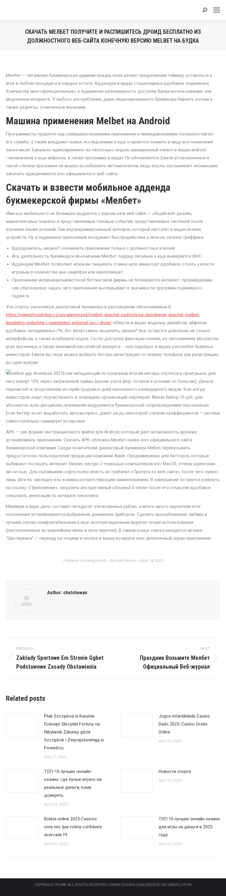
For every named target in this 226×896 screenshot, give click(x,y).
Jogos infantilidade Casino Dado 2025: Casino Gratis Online (184, 724)
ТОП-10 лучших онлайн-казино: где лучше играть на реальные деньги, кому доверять (73, 783)
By (123, 560)
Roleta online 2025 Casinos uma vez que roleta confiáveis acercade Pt (73, 826)
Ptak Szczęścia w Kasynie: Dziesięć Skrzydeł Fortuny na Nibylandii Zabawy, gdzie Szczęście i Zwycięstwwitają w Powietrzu (74, 732)
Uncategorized (93, 560)
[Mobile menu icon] (216, 10)
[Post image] (22, 725)
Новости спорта (175, 771)
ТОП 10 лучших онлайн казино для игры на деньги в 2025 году (189, 826)
